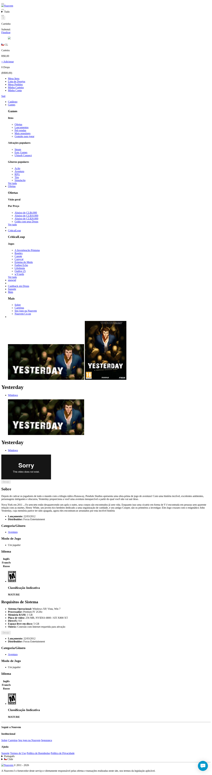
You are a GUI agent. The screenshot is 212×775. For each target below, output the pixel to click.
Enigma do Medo (24, 262)
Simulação (20, 180)
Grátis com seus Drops (26, 221)
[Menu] (2, 3)
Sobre (18, 304)
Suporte (5, 753)
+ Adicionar (7, 61)
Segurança (46, 740)
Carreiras (19, 307)
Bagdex (19, 253)
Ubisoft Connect (23, 155)
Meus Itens (13, 78)
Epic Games (21, 152)
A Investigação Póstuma (27, 250)
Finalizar (5, 32)
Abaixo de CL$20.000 (26, 218)
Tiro (17, 177)
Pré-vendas (20, 130)
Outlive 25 (20, 271)
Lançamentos (21, 127)
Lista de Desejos (16, 81)
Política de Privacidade (63, 753)
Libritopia (20, 268)
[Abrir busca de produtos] (2, 15)
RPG (17, 174)
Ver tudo (12, 183)
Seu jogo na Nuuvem (26, 310)
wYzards (19, 274)
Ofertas (18, 124)
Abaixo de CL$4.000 (26, 212)
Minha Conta (15, 90)
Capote (18, 256)
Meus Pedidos (15, 84)
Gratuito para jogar (24, 136)
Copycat (19, 259)
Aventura (19, 171)
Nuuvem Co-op (23, 313)
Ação (17, 168)
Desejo (6, 482)
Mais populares (22, 133)
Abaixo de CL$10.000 (26, 215)
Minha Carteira (16, 87)
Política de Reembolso (38, 753)
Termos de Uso (18, 753)
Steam (18, 149)
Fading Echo (21, 265)
